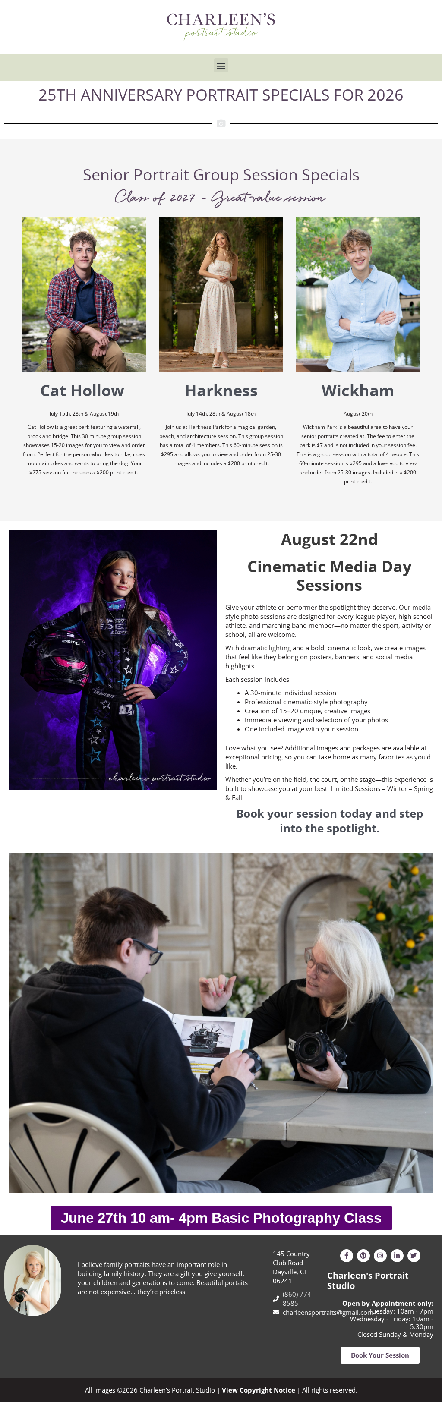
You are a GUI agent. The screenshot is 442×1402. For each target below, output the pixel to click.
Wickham (358, 390)
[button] (221, 65)
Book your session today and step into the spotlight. (329, 821)
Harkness (221, 390)
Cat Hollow (84, 390)
